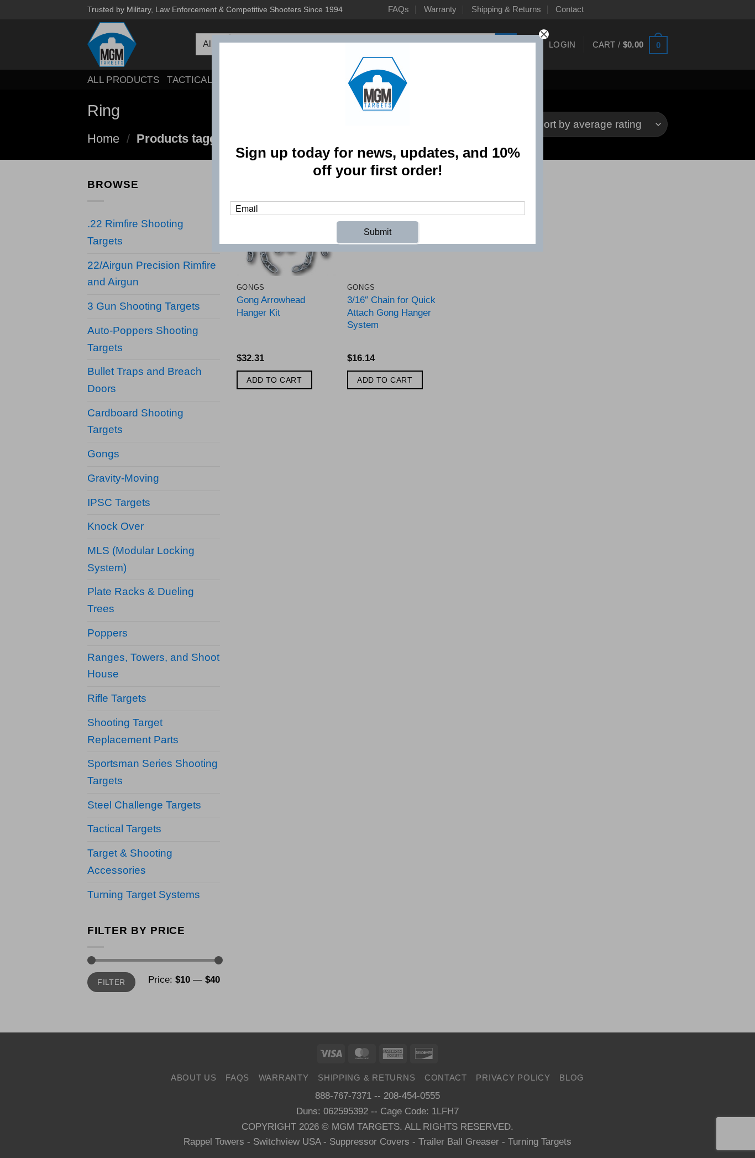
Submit (377, 232)
